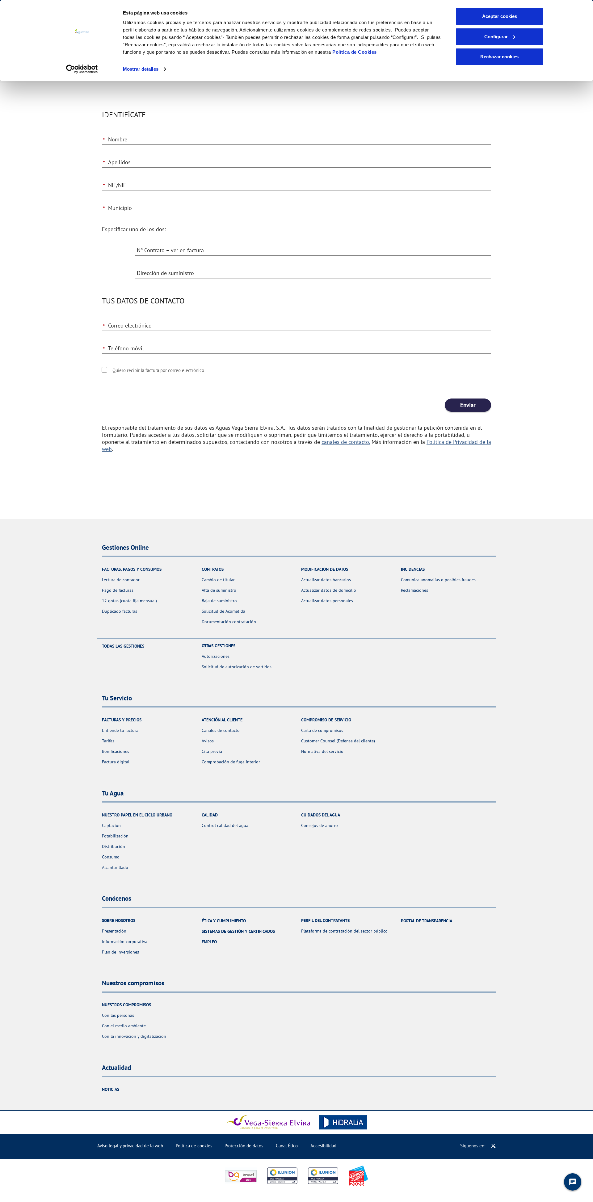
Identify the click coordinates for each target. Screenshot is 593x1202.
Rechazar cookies (499, 56)
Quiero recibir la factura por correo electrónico (158, 370)
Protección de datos (244, 1146)
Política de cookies (194, 1146)
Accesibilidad (323, 1146)
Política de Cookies (354, 52)
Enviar (468, 405)
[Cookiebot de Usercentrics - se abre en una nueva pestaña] (82, 69)
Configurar (496, 36)
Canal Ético (287, 1146)
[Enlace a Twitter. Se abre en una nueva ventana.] (493, 1146)
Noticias (110, 1089)
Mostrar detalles (140, 69)
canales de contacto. (346, 441)
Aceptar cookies (499, 16)
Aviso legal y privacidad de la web (130, 1146)
